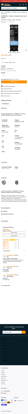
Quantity (3, 72)
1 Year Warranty (5, 103)
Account (2, 370)
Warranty (3, 378)
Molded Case (17, 121)
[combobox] (14, 8)
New (3, 68)
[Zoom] (26, 50)
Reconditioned (10, 69)
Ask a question (4, 221)
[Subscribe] (23, 332)
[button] (4, 55)
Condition (3, 66)
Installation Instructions (8, 213)
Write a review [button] (14, 232)
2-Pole (22, 121)
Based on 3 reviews (7, 230)
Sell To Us (3, 383)
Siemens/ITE (4, 21)
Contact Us (3, 374)
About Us (3, 372)
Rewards (3, 381)
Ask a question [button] (14, 235)
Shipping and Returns (6, 100)
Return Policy (4, 376)
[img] (10, 255)
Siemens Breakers (6, 126)
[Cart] (23, 5)
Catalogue (5, 211)
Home (2, 12)
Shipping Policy (4, 380)
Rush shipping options (5, 79)
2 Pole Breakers (8, 12)
